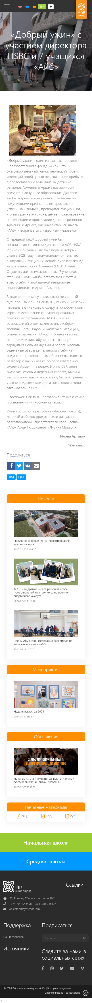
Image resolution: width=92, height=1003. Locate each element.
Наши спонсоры (13, 937)
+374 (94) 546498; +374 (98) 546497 (29, 903)
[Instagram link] (52, 968)
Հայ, (24, 815)
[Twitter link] (62, 968)
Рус (72, 815)
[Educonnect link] (34, 7)
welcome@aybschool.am (21, 909)
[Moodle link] (27, 7)
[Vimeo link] (82, 968)
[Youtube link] (72, 968)
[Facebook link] (43, 968)
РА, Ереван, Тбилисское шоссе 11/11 (29, 898)
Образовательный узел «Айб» (29, 988)
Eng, (48, 815)
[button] (42, 6)
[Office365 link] (20, 7)
